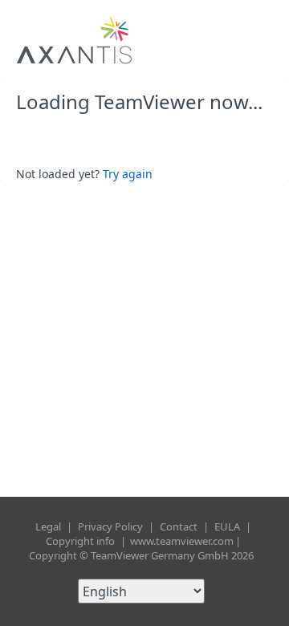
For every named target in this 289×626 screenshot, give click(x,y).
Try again (128, 173)
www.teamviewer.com (182, 541)
